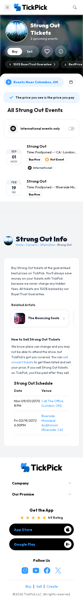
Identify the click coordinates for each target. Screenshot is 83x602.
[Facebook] (47, 570)
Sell (39, 586)
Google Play (24, 544)
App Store (23, 529)
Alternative (47, 245)
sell (30, 51)
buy (15, 51)
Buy (28, 586)
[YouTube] (36, 570)
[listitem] (41, 157)
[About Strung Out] (60, 51)
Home (19, 245)
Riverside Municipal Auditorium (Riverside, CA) (52, 423)
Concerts (32, 245)
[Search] (73, 7)
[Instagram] (25, 570)
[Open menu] (7, 7)
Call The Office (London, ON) (52, 403)
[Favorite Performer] (47, 51)
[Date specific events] (71, 82)
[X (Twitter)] (58, 570)
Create (52, 586)
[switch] (71, 128)
